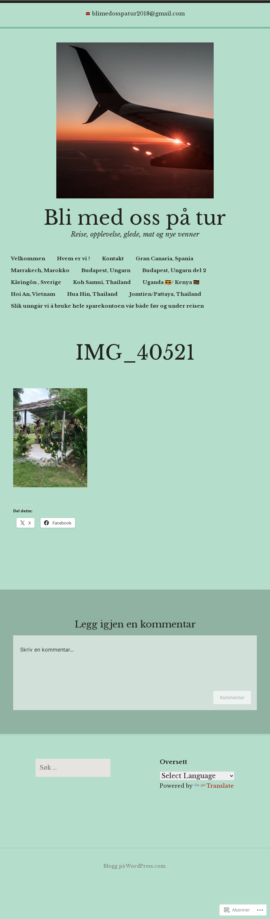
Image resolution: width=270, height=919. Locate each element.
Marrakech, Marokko (40, 270)
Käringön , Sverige (36, 282)
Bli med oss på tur (135, 218)
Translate (220, 785)
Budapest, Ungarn (105, 270)
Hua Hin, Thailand (92, 294)
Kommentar (232, 697)
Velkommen (28, 258)
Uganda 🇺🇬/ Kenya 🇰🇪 (171, 282)
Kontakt (113, 258)
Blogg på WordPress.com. (135, 866)
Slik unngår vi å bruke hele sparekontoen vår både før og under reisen (107, 306)
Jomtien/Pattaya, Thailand (165, 294)
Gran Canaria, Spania (164, 258)
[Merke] (73, 767)
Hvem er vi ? (73, 258)
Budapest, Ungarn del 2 (174, 270)
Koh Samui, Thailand (102, 282)
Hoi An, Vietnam (33, 294)
